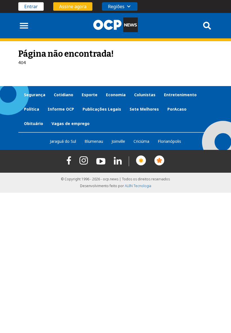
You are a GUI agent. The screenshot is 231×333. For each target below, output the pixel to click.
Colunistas (145, 94)
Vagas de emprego (71, 123)
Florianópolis (169, 141)
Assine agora (72, 6)
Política (31, 109)
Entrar (31, 6)
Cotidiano (63, 94)
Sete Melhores (144, 109)
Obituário (33, 123)
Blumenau (94, 141)
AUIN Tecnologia (138, 185)
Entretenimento (180, 94)
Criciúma (141, 141)
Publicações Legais (102, 109)
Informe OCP (61, 109)
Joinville (118, 141)
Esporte (89, 94)
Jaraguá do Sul (63, 141)
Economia (116, 94)
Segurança (34, 94)
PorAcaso (176, 109)
